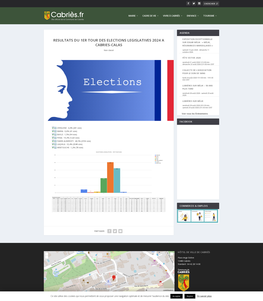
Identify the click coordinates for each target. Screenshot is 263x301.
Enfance (191, 16)
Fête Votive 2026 (191, 57)
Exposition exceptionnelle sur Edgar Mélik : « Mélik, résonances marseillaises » (197, 42)
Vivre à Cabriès (171, 16)
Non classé (109, 50)
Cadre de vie (149, 16)
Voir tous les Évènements (195, 113)
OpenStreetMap (155, 290)
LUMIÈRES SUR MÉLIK (192, 101)
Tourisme (208, 16)
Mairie (131, 16)
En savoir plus (204, 296)
